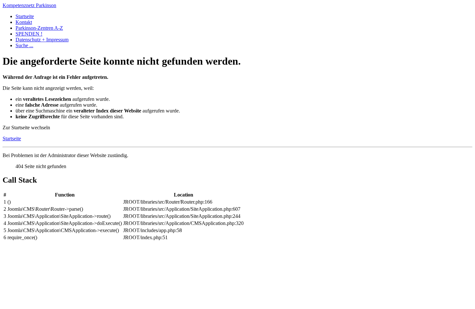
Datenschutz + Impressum (42, 39)
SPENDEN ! (29, 34)
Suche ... (24, 45)
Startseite (25, 16)
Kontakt (24, 22)
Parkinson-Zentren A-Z (39, 28)
